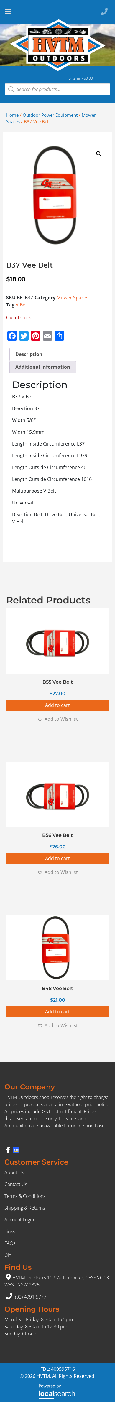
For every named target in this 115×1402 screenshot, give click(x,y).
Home (12, 115)
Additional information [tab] (42, 367)
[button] (98, 154)
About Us (14, 1172)
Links (9, 1231)
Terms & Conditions (24, 1196)
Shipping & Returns (24, 1208)
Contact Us (15, 1184)
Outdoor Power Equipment (50, 115)
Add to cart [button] (57, 705)
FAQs (9, 1243)
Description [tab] (28, 354)
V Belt (22, 304)
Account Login (19, 1219)
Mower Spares (72, 297)
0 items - (81, 78)
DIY (7, 1255)
